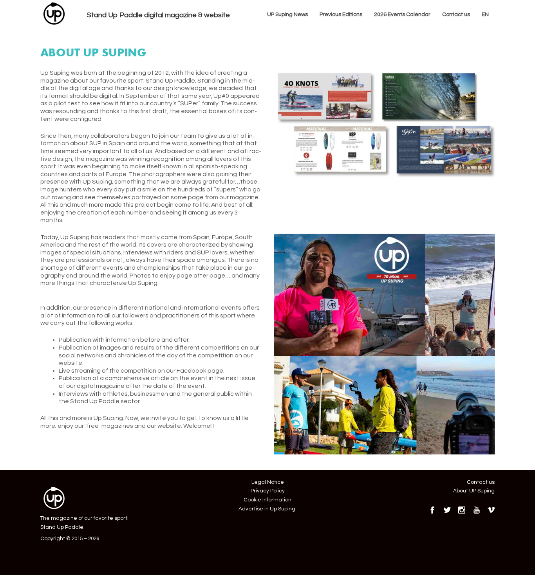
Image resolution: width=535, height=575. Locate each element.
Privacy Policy (268, 491)
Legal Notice (267, 482)
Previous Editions (341, 14)
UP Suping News (287, 14)
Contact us (456, 14)
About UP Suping (474, 491)
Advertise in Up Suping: (267, 509)
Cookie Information (267, 500)
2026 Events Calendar (402, 14)
